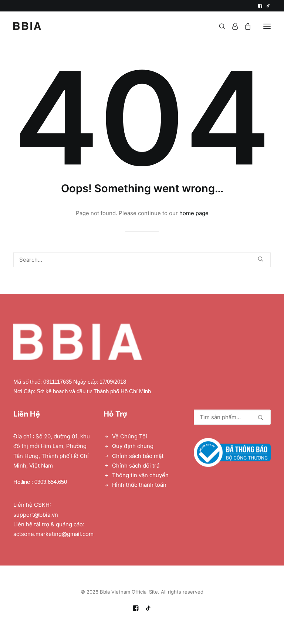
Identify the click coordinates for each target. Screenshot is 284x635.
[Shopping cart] (244, 26)
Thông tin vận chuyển (140, 475)
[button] (260, 5)
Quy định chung (132, 445)
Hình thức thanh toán (139, 484)
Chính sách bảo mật (137, 455)
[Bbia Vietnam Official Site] (27, 26)
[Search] (219, 26)
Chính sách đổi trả (135, 465)
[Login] (232, 26)
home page (194, 213)
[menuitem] (260, 5)
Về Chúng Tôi (129, 436)
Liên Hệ (26, 414)
